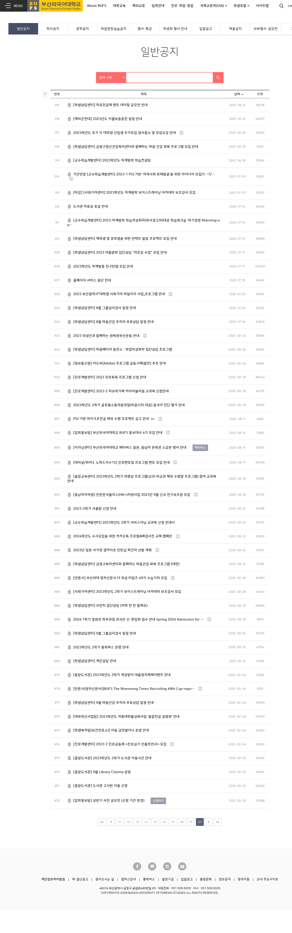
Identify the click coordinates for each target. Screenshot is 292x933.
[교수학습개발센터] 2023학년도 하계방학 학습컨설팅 (112, 160)
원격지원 (244, 879)
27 (173, 822)
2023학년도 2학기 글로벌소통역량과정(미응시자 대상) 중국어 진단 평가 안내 (129, 405)
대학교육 (119, 6)
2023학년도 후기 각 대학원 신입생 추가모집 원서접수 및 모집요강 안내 (124, 133)
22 (128, 822)
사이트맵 (262, 6)
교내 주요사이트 (267, 879)
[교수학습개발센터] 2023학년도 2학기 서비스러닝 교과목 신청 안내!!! (124, 523)
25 (155, 822)
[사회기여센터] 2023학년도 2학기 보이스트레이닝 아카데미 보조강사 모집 (127, 592)
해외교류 (138, 6)
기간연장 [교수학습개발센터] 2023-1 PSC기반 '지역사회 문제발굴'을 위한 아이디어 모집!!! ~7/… (144, 174)
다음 (209, 822)
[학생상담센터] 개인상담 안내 (94, 661)
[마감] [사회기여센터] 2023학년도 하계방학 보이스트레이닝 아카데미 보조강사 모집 (134, 193)
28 (182, 822)
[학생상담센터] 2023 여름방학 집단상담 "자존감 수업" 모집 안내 (120, 253)
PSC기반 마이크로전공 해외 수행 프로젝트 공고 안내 (111, 419)
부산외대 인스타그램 (167, 866)
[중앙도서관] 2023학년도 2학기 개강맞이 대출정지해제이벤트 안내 (122, 675)
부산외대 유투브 (182, 866)
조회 (260, 94)
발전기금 (168, 879)
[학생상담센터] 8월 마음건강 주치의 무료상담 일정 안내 (113, 322)
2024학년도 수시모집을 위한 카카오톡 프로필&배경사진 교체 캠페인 (122, 536)
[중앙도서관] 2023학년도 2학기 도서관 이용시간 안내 (112, 758)
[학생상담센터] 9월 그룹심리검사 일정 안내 (104, 633)
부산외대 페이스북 (137, 866)
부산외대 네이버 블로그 (152, 866)
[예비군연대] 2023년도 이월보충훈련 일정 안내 (107, 119)
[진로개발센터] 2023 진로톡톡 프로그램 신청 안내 (109, 377)
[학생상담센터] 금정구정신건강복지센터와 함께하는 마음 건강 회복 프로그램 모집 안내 (135, 147)
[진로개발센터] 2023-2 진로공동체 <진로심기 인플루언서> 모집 (120, 744)
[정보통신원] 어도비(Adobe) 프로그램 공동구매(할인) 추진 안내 (119, 363)
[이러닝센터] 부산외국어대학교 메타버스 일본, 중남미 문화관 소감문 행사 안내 (129, 448)
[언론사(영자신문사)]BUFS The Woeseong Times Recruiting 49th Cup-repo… (134, 689)
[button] (111, 78)
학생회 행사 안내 (175, 29)
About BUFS (96, 6)
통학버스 (149, 879)
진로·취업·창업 (182, 6)
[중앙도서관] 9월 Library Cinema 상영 (102, 772)
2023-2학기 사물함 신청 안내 (94, 509)
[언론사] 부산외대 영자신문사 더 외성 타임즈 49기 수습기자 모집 (120, 578)
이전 (111, 822)
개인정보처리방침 (53, 879)
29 (191, 822)
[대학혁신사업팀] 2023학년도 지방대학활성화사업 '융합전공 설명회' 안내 (126, 717)
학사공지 (53, 29)
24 (146, 822)
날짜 (237, 94)
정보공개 (225, 879)
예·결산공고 (80, 879)
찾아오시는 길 (104, 879)
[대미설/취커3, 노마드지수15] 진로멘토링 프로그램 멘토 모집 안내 (121, 463)
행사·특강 (145, 29)
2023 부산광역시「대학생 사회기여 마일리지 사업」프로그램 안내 (119, 294)
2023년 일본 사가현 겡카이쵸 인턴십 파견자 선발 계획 (112, 550)
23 (137, 822)
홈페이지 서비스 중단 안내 (92, 280)
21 (119, 822)
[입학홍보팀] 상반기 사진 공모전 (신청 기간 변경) (108, 801)
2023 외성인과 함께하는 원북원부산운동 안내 (106, 336)
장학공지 (82, 29)
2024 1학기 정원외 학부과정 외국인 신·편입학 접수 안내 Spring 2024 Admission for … (138, 619)
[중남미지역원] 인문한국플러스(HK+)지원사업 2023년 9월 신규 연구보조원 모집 (131, 495)
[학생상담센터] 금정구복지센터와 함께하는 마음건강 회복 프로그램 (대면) (126, 564)
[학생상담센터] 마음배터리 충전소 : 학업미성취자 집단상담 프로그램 (122, 349)
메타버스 (200, 447)
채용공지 (235, 29)
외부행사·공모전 (266, 29)
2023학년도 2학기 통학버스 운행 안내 (101, 647)
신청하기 (158, 800)
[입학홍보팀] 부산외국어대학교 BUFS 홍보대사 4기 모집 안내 (117, 433)
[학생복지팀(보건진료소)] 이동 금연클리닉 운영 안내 (111, 730)
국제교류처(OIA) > (213, 6)
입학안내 (158, 6)
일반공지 (23, 29)
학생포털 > (241, 6)
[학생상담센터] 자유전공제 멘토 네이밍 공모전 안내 (110, 105)
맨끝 (218, 822)
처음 (102, 822)
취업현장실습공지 (113, 29)
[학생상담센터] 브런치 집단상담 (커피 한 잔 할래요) (110, 606)
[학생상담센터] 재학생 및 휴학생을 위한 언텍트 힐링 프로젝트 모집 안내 (125, 239)
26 (164, 822)
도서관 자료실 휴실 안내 (90, 206)
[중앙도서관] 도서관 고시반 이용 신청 (100, 786)
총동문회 (206, 879)
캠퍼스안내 (128, 879)
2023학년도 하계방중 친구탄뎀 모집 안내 (103, 266)
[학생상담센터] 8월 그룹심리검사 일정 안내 (104, 308)
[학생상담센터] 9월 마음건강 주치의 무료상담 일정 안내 (113, 703)
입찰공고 (205, 29)
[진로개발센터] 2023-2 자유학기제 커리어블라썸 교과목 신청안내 (121, 391)
